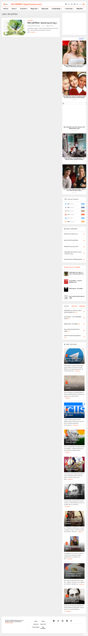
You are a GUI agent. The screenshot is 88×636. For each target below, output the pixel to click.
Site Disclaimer (43, 628)
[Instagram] (69, 4)
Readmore (33, 32)
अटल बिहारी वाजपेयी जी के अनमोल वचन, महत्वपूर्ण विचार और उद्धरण (74, 440)
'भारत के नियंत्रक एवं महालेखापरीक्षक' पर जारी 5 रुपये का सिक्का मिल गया (74, 574)
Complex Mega (56, 8)
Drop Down (23, 8)
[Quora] (72, 4)
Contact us (35, 624)
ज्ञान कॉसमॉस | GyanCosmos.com (26, 4)
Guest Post (43, 624)
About (43, 621)
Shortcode (69, 8)
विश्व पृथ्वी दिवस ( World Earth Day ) (42, 23)
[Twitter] (74, 4)
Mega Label (45, 8)
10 (67, 596)
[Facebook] (66, 4)
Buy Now (80, 8)
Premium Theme (9, 622)
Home (6, 8)
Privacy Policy (35, 627)
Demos (14, 8)
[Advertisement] (74, 23)
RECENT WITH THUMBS (72, 267)
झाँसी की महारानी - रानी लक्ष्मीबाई (75, 288)
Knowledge (30, 20)
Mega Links (34, 8)
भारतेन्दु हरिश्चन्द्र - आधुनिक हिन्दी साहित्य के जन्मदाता (73, 521)
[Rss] (77, 4)
